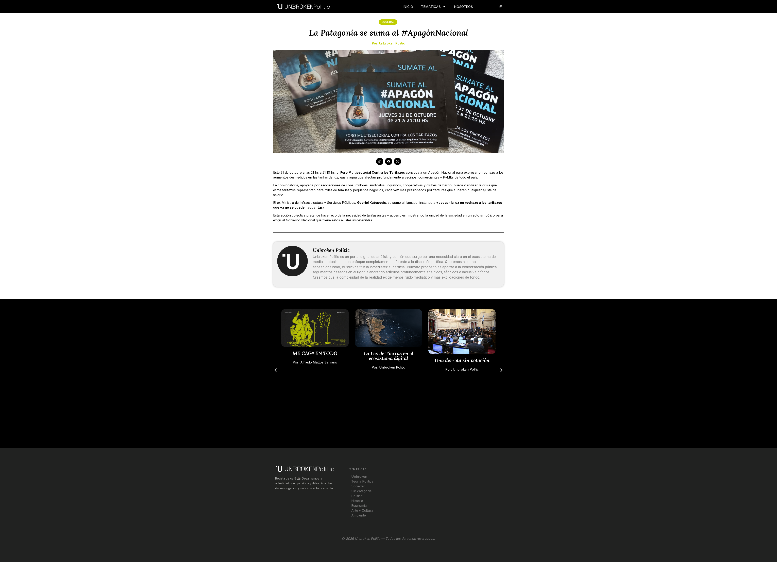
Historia (357, 501)
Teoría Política (362, 481)
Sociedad (388, 21)
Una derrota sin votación (462, 360)
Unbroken (359, 476)
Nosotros (463, 7)
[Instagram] (501, 7)
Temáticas (431, 7)
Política (356, 496)
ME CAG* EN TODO (315, 353)
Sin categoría (361, 491)
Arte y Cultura (362, 510)
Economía (359, 506)
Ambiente (358, 515)
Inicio (408, 7)
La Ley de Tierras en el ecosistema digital (388, 355)
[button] (379, 161)
